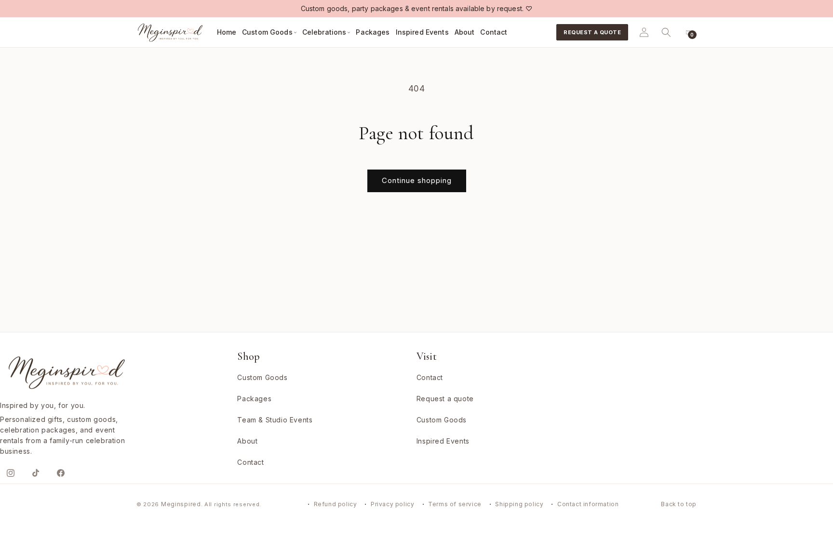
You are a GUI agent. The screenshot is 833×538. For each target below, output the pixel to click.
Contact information (587, 504)
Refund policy (335, 504)
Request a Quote (592, 32)
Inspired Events (443, 441)
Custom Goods (262, 377)
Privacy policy (392, 504)
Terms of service (455, 504)
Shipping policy (519, 504)
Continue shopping (417, 180)
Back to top (679, 504)
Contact (250, 462)
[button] (269, 32)
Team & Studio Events (274, 420)
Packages (254, 398)
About (247, 441)
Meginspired (181, 504)
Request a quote (445, 398)
